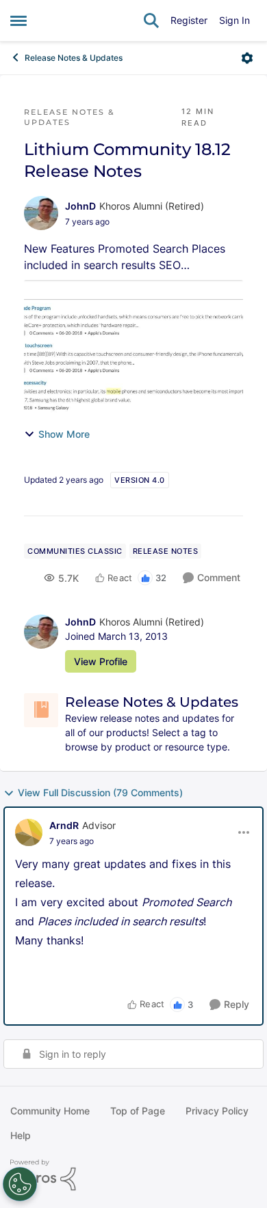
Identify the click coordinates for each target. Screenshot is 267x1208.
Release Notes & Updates (74, 58)
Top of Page (137, 1110)
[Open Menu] (247, 58)
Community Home (50, 1110)
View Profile (100, 661)
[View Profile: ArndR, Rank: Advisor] (28, 832)
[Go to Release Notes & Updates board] (41, 710)
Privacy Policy (217, 1110)
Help (20, 1135)
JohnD (80, 206)
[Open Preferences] (20, 1184)
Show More (64, 434)
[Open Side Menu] (18, 20)
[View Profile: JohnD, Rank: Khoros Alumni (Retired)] (41, 213)
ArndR (64, 825)
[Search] (151, 20)
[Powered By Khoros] (133, 1175)
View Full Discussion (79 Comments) (100, 792)
